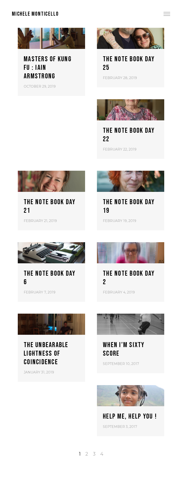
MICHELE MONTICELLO (35, 13)
